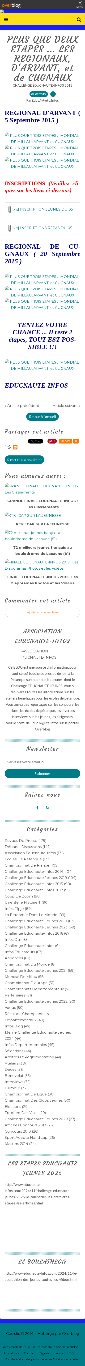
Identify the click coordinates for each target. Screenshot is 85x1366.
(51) (30, 983)
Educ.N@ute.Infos (44, 723)
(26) (29, 1125)
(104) (39, 871)
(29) (17, 1106)
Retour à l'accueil (42, 416)
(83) (40, 921)
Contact (29, 1353)
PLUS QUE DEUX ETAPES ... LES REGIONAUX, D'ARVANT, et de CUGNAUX (42, 59)
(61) (31, 964)
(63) (23, 952)
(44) (18, 1051)
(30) (30, 1094)
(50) (40, 1001)
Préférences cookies (66, 1359)
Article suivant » (66, 405)
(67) (38, 933)
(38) (15, 1063)
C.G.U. (72, 1353)
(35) (18, 1075)
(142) (28, 846)
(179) (26, 840)
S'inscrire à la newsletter (24, 460)
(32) (16, 1088)
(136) (35, 853)
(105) (32, 865)
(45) (30, 1044)
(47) (17, 1026)
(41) (33, 1057)
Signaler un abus (52, 1353)
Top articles (11, 1353)
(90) (23, 896)
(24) (20, 1143)
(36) (14, 1069)
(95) (38, 890)
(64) (33, 945)
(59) (40, 970)
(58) (25, 976)
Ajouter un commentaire (42, 612)
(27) (40, 1119)
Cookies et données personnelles (26, 1359)
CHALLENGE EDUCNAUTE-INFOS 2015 (42, 85)
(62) (17, 958)
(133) (28, 859)
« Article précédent (22, 405)
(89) (18, 908)
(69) (40, 927)
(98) (38, 884)
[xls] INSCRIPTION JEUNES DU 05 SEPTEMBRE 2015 (44, 209)
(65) (17, 939)
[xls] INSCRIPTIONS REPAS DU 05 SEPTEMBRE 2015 (44, 228)
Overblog (70, 1333)
